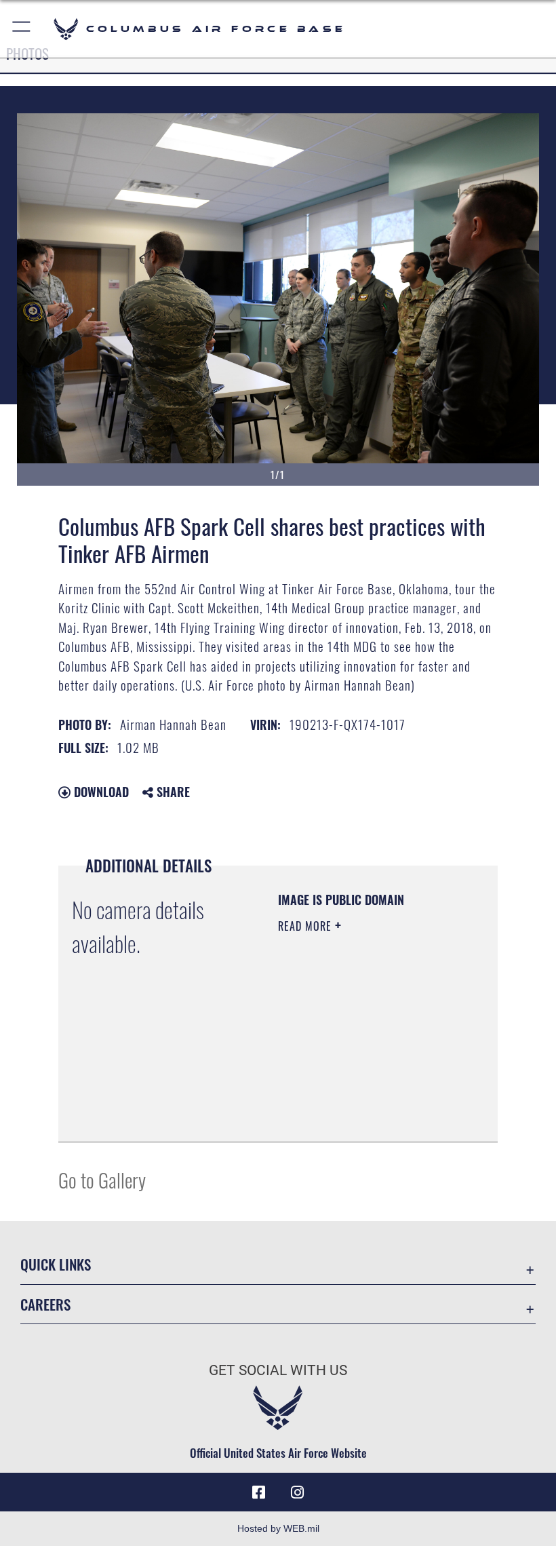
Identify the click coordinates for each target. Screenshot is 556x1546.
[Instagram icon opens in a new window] (297, 1492)
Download (100, 791)
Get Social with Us (278, 1370)
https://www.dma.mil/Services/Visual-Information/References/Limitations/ (360, 1098)
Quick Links (55, 1264)
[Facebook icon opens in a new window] (259, 1492)
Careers (45, 1304)
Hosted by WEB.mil (278, 1528)
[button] (22, 29)
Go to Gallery (102, 1179)
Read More (306, 926)
